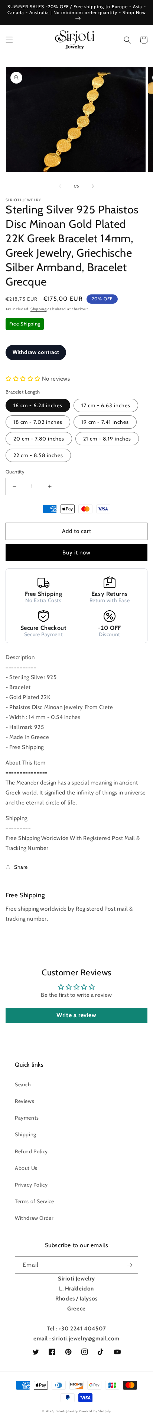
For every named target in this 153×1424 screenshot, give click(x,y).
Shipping (38, 309)
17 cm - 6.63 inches (105, 405)
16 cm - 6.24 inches (37, 405)
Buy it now (76, 552)
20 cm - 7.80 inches (38, 438)
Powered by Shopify (95, 1411)
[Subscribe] (129, 1265)
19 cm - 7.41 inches (105, 422)
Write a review (76, 1015)
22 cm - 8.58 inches (38, 455)
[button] (9, 40)
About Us (26, 1168)
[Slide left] (60, 186)
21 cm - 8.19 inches (107, 438)
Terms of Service (34, 1201)
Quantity (15, 472)
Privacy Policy (31, 1184)
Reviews (24, 1101)
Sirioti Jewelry (67, 1411)
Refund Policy (31, 1151)
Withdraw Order (34, 1218)
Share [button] (21, 867)
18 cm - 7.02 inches (37, 422)
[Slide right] (93, 186)
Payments (27, 1117)
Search (23, 1084)
